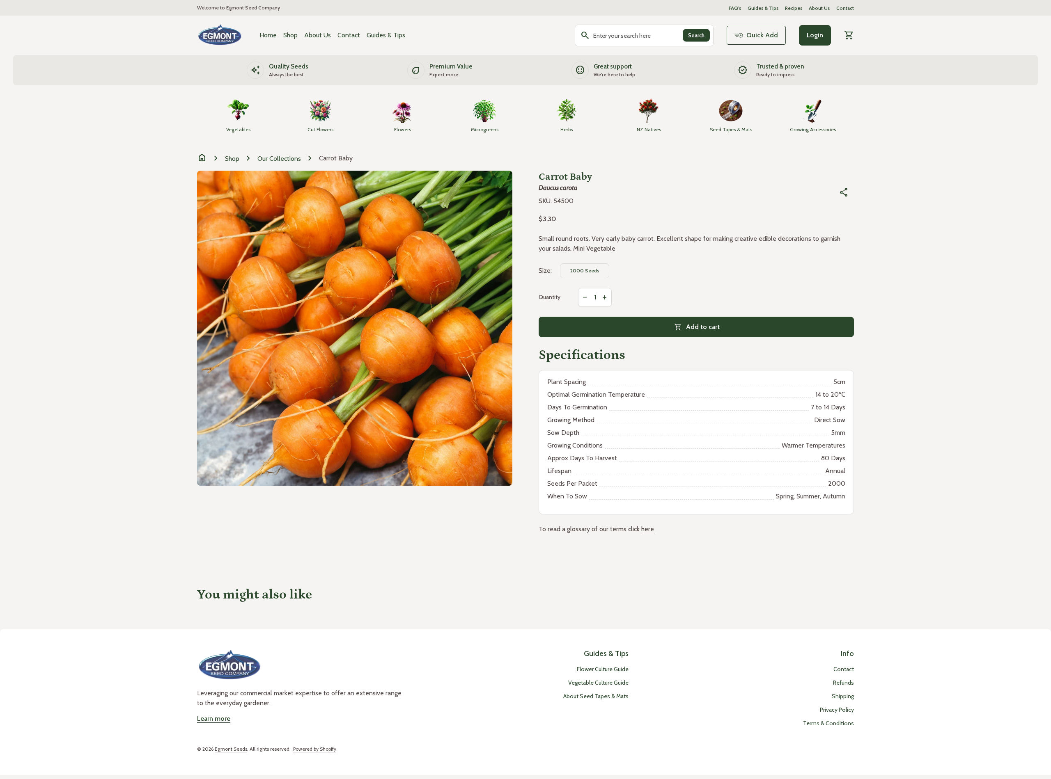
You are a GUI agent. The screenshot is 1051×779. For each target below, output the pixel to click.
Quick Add (762, 35)
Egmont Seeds (231, 749)
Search (696, 35)
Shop (290, 35)
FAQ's (735, 8)
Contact (845, 8)
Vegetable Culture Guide (598, 682)
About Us (819, 8)
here (647, 529)
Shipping (843, 696)
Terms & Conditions (828, 723)
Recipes (793, 8)
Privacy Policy (837, 709)
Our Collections (279, 158)
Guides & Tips (763, 8)
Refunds (843, 682)
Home (268, 35)
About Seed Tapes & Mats (596, 696)
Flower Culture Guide (603, 669)
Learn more (213, 718)
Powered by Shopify (314, 749)
